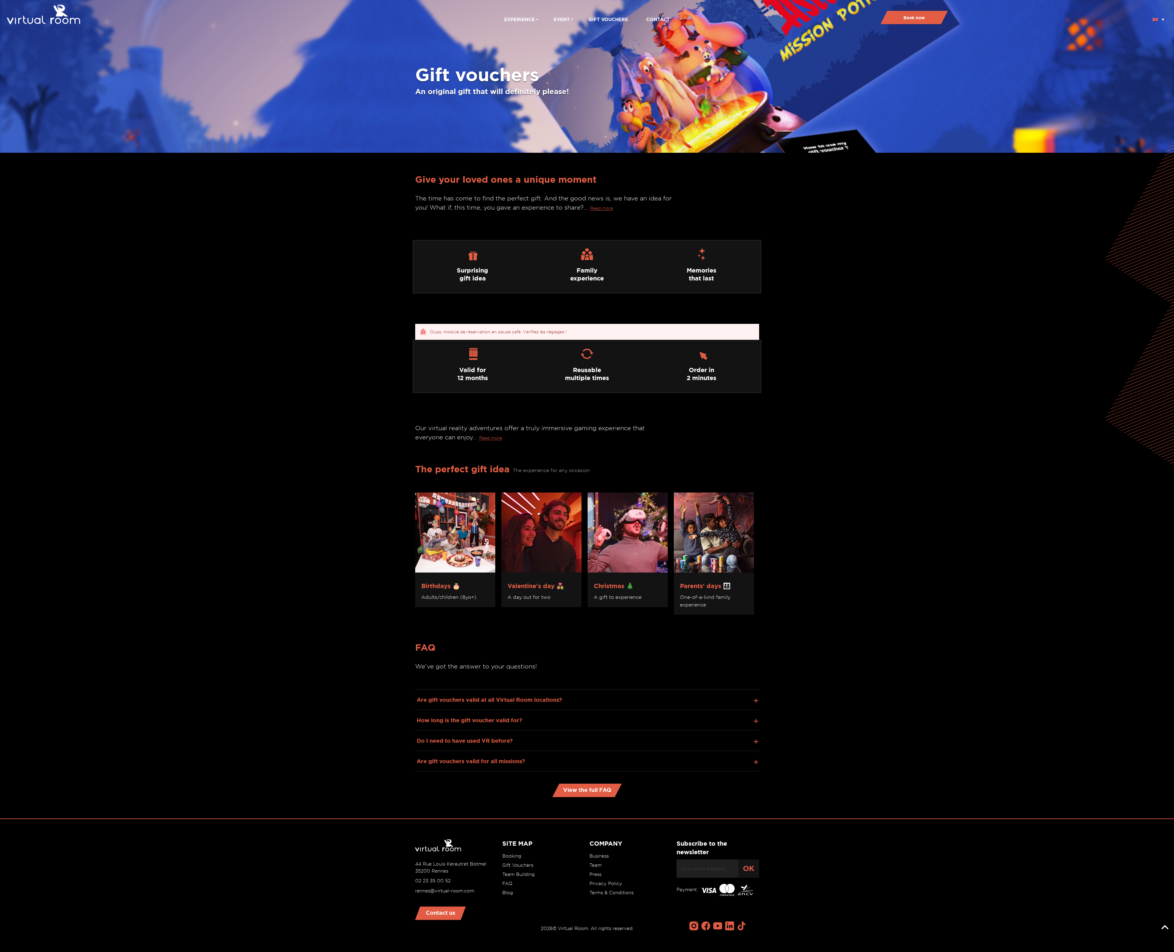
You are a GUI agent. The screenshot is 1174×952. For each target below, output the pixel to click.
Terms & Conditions (611, 892)
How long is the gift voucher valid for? (469, 720)
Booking (511, 856)
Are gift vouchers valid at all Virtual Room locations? (489, 700)
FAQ (507, 883)
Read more (601, 208)
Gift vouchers (608, 19)
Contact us (440, 913)
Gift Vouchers (517, 865)
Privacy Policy (605, 883)
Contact (658, 19)
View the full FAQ (587, 790)
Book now (914, 17)
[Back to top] (1165, 927)
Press (595, 874)
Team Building (518, 874)
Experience (519, 19)
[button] (1158, 17)
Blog (507, 892)
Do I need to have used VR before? (465, 741)
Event (562, 19)
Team (595, 865)
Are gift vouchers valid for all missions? (471, 761)
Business (599, 856)
